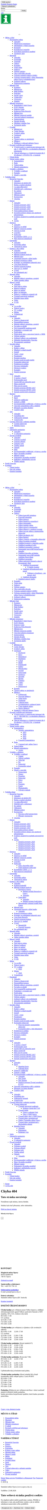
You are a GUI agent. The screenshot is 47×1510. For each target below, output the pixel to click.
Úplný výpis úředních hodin (10, 1409)
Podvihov (17, 93)
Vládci (20, 682)
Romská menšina (20, 358)
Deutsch (10, 4)
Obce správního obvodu (22, 73)
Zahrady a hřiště (19, 402)
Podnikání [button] (13, 316)
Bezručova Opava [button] (24, 889)
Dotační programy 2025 (22, 209)
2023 (24, 732)
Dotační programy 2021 (26, 844)
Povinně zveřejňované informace (16, 1428)
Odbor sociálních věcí (25, 535)
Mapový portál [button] (15, 282)
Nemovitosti (22, 772)
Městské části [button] (14, 85)
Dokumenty (22, 1130)
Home (3, 1478)
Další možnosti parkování (27, 868)
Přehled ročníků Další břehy (32, 901)
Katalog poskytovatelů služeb (24, 360)
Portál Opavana (10, 463)
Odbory (16, 63)
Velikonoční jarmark (21, 418)
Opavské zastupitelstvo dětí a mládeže (27, 406)
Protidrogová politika (21, 364)
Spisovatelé (22, 673)
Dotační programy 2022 (26, 846)
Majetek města (10, 1452)
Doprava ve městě (20, 227)
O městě (8, 1426)
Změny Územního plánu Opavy (29, 1120)
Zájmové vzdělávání (21, 400)
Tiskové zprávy (19, 308)
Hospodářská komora (21, 322)
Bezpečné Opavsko (12, 1442)
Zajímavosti (22, 694)
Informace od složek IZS (22, 183)
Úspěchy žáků (19, 410)
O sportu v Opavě (20, 378)
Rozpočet (17, 48)
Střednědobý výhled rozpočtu (24, 46)
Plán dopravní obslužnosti (23, 239)
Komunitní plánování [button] (21, 1023)
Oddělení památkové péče (27, 545)
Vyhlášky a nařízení (21, 171)
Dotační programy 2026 (22, 207)
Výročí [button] (16, 923)
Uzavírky (17, 233)
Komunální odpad (24, 766)
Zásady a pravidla (20, 175)
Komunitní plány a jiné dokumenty (30, 1029)
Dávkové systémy (20, 368)
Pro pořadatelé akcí (20, 272)
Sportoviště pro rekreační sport (24, 382)
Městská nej (18, 129)
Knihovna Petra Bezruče (22, 111)
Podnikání (8, 1458)
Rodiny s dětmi (19, 348)
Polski (15, 4)
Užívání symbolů (24, 790)
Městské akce (18, 256)
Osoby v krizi (18, 354)
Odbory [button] (16, 513)
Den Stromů (22, 1080)
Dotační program (20, 372)
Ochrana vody (19, 443)
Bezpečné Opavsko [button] (16, 179)
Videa (16, 300)
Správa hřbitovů (23, 708)
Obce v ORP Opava (30, 1114)
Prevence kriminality (21, 366)
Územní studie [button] (23, 1110)
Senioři (16, 352)
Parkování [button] (17, 864)
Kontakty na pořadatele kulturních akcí (27, 262)
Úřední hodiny (15, 467)
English (4, 4)
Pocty (20, 782)
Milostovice (18, 89)
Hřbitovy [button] (17, 692)
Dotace (20, 774)
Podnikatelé (22, 665)
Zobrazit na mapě (7, 1280)
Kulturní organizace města (23, 260)
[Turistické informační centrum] (6, 23)
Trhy (7, 1466)
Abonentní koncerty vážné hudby (25, 258)
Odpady (17, 447)
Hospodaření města (11, 1418)
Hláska (16, 312)
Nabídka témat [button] (10, 177)
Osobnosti (17, 135)
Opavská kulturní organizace (24, 117)
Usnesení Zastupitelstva (26, 740)
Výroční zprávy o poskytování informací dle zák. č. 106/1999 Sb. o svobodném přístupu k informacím (29, 149)
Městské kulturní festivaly (23, 254)
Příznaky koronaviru (25, 816)
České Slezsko (19, 131)
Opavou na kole (19, 231)
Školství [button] (12, 394)
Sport (7, 1462)
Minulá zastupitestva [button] (21, 748)
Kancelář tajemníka (25, 517)
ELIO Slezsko (19, 107)
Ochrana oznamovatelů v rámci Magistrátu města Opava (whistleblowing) (28, 78)
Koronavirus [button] (18, 812)
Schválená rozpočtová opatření (24, 52)
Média (7, 1456)
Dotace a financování (21, 320)
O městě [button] (12, 127)
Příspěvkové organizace (22, 44)
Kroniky (17, 137)
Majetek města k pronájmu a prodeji (26, 278)
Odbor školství (23, 537)
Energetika (9, 1448)
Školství (8, 1464)
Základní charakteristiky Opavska (25, 340)
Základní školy (23, 1068)
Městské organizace (12, 1424)
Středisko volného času (22, 123)
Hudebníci (22, 659)
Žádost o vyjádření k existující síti (25, 294)
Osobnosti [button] (17, 651)
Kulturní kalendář (20, 252)
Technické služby (20, 125)
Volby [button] (12, 428)
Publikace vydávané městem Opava (26, 143)
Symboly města (19, 133)
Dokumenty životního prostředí (25, 457)
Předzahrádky (23, 788)
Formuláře (17, 59)
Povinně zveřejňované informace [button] (21, 145)
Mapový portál (10, 1454)
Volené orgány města (12, 1432)
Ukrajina (17, 199)
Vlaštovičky (18, 97)
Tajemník (17, 61)
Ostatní (20, 756)
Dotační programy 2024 (26, 850)
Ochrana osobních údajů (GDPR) (25, 75)
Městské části (9, 1422)
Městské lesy (18, 113)
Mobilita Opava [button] (19, 1126)
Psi (19, 762)
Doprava (8, 1446)
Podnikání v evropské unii (23, 330)
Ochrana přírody (19, 441)
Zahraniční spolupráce (13, 1472)
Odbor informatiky (24, 523)
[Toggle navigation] (19, 34)
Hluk (15, 449)
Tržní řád (21, 760)
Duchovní (21, 653)
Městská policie (19, 195)
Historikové (22, 657)
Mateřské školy (23, 1067)
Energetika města (20, 245)
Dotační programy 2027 (22, 205)
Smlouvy (17, 69)
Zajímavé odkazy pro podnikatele (25, 338)
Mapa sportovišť (19, 384)
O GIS (16, 302)
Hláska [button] (16, 971)
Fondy (20, 786)
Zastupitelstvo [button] (19, 728)
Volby (7, 1470)
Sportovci (21, 675)
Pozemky (21, 784)
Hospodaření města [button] (16, 40)
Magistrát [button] (13, 55)
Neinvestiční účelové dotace (23, 211)
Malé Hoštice (18, 91)
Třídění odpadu (19, 461)
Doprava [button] (13, 223)
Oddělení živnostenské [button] (30, 565)
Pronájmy (21, 776)
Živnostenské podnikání (22, 342)
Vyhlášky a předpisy (12, 1434)
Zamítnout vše (18, 1508)
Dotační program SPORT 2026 (25, 390)
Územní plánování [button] (20, 1104)
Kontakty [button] (8, 465)
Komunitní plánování (21, 362)
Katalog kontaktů (16, 471)
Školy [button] (16, 1065)
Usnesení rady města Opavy (28, 744)
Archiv (16, 221)
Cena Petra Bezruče (21, 264)
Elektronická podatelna (22, 83)
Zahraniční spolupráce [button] (17, 430)
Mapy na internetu (20, 292)
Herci (20, 655)
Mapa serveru (10, 1478)
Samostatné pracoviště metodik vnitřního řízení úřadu (29, 556)
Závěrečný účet (19, 53)
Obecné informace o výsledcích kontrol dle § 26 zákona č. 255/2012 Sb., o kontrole (29, 154)
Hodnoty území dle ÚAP (31, 1108)
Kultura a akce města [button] (17, 248)
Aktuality (17, 42)
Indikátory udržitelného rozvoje (25, 459)
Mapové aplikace (20, 288)
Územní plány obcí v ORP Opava (30, 1116)
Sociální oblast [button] (15, 344)
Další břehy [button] (22, 897)
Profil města (18, 332)
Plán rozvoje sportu (20, 386)
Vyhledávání (18, 314)
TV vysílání (18, 310)
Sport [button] (11, 374)
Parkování (17, 235)
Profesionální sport (20, 380)
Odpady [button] (17, 1154)
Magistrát (8, 1420)
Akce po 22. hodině (21, 268)
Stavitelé (21, 677)
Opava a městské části (30, 1112)
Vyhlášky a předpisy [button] (17, 169)
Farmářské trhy (19, 416)
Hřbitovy (17, 141)
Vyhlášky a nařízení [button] (21, 754)
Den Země (22, 1078)
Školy (16, 398)
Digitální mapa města (21, 298)
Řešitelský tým (23, 1132)
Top (34, 1478)
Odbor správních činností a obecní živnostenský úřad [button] (30, 562)
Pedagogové (22, 686)
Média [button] (12, 304)
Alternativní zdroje (20, 247)
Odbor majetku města (21, 280)
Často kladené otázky (25, 706)
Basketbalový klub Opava (23, 105)
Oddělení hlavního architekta (28, 553)
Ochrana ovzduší (20, 440)
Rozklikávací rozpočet (21, 50)
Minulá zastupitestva (21, 167)
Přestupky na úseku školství (23, 408)
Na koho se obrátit (20, 326)
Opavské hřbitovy (24, 696)
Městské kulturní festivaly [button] (23, 887)
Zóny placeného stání (25, 866)
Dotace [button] (12, 201)
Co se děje (17, 306)
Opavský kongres (24, 927)
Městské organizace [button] (16, 103)
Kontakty (17, 65)
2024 (24, 734)
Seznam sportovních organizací (25, 392)
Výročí (16, 270)
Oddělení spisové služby (26, 579)
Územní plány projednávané (28, 1118)
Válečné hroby (23, 702)
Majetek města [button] (15, 274)
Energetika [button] (13, 241)
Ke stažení (17, 191)
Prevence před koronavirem (27, 814)
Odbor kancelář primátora (27, 515)
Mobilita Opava (19, 426)
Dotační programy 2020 (26, 842)
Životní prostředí (11, 1474)
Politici (20, 667)
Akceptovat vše (7, 1508)
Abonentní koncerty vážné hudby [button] (25, 909)
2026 (24, 738)
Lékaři (20, 661)
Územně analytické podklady (24, 296)
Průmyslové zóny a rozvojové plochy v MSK (29, 334)
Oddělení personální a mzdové (28, 547)
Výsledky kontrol (33, 567)
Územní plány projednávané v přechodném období (28, 1123)
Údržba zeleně (19, 445)
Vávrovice (17, 99)
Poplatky (17, 173)
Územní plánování (20, 424)
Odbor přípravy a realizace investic (30, 529)
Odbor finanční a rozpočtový (28, 521)
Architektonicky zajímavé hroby (29, 704)
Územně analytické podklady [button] (28, 1106)
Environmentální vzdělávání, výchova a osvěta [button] (30, 1074)
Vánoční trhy (18, 420)
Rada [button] (16, 742)
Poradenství (18, 356)
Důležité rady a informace (23, 189)
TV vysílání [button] (18, 967)
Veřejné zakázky (19, 71)
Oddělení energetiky (25, 559)
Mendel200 (22, 925)
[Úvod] (9, 34)
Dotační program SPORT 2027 (25, 388)
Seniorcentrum (19, 119)
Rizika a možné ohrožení (22, 185)
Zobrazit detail (29, 1508)
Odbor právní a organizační (27, 527)
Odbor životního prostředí (27, 541)
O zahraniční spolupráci (22, 434)
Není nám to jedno (20, 286)
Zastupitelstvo (19, 161)
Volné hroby (22, 698)
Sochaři (21, 671)
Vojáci (20, 684)
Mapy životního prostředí (22, 453)
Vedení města (18, 165)
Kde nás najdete (15, 469)
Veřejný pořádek (24, 758)
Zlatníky (17, 101)
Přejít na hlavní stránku (9, 1209)
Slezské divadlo (19, 121)
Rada (16, 163)
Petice (20, 780)
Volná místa (18, 67)
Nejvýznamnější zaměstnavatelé (25, 328)
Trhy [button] (11, 412)
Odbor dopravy (23, 519)
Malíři (20, 663)
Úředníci (21, 680)
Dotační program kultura (22, 266)
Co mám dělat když (20, 187)
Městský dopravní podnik (23, 115)
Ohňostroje (18, 193)
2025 (24, 736)
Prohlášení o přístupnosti (23, 1478)
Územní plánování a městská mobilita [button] (22, 422)
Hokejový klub (19, 109)
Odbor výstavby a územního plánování (31, 539)
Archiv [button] (16, 840)
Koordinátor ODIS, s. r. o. (23, 237)
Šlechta (20, 679)
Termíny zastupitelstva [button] (26, 730)
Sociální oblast (10, 1460)
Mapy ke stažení (19, 290)
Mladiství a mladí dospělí (22, 350)
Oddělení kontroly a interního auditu (30, 543)
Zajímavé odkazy (20, 81)
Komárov (17, 87)
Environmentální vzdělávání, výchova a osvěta (30, 404)
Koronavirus (18, 197)
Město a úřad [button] (9, 38)
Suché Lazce (18, 95)
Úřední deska (14, 157)
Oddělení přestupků (29, 577)
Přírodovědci (22, 669)
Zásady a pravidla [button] (20, 770)
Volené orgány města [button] (17, 159)
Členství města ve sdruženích (24, 139)
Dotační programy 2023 (26, 848)
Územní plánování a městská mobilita (18, 1468)
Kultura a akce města (12, 1450)
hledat (3, 8)
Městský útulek (19, 455)
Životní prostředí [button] (15, 436)
